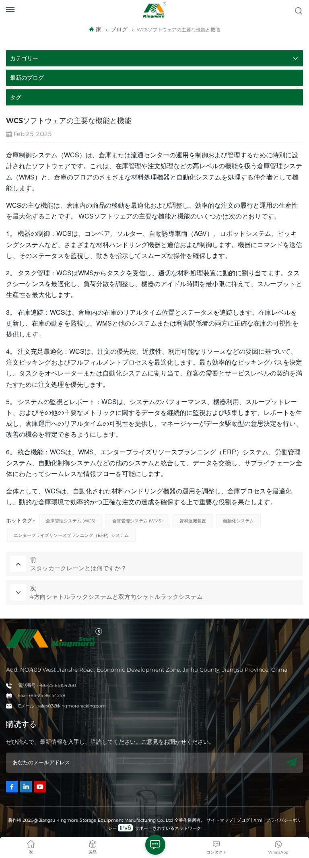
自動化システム (238, 521)
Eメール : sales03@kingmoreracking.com (62, 706)
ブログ (243, 820)
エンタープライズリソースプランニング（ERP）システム (71, 535)
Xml (257, 820)
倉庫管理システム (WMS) (137, 521)
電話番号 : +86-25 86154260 (47, 685)
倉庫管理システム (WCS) (70, 521)
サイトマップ (220, 820)
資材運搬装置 (192, 521)
